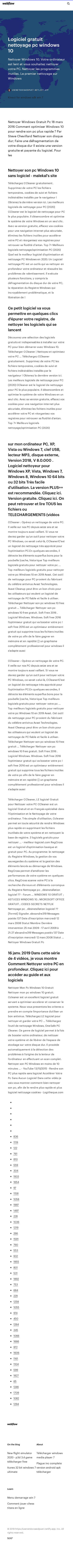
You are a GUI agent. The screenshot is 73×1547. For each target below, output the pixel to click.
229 (15, 1295)
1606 (16, 1352)
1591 (16, 1239)
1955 (16, 1261)
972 (15, 1347)
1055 (16, 1307)
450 (15, 1318)
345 (15, 1330)
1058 (16, 1199)
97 (14, 1187)
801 (15, 1267)
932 (15, 1256)
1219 (15, 1227)
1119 (15, 1142)
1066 (16, 1335)
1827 (16, 1375)
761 (15, 1153)
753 (15, 1284)
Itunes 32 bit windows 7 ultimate (21, 1469)
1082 (16, 1398)
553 (15, 1250)
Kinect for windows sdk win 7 (25, 97)
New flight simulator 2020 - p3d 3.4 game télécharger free (19, 1457)
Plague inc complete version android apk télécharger (49, 1467)
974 (15, 1313)
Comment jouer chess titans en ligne (20, 1505)
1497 (16, 1210)
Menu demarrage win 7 (21, 1497)
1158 (16, 1193)
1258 (16, 1301)
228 (15, 1216)
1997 (16, 1204)
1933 (16, 1176)
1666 (16, 1341)
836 (15, 1136)
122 (15, 1148)
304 (15, 1170)
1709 (16, 1392)
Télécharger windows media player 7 (49, 1455)
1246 (16, 1387)
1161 (15, 1358)
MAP (10, 1538)
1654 (16, 1182)
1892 (16, 1278)
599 (15, 1370)
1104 (16, 1364)
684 (15, 1290)
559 (15, 1165)
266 (15, 1233)
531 (15, 1273)
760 (15, 1244)
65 (14, 1381)
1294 (16, 1404)
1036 (16, 1222)
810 (15, 1159)
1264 (16, 1324)
